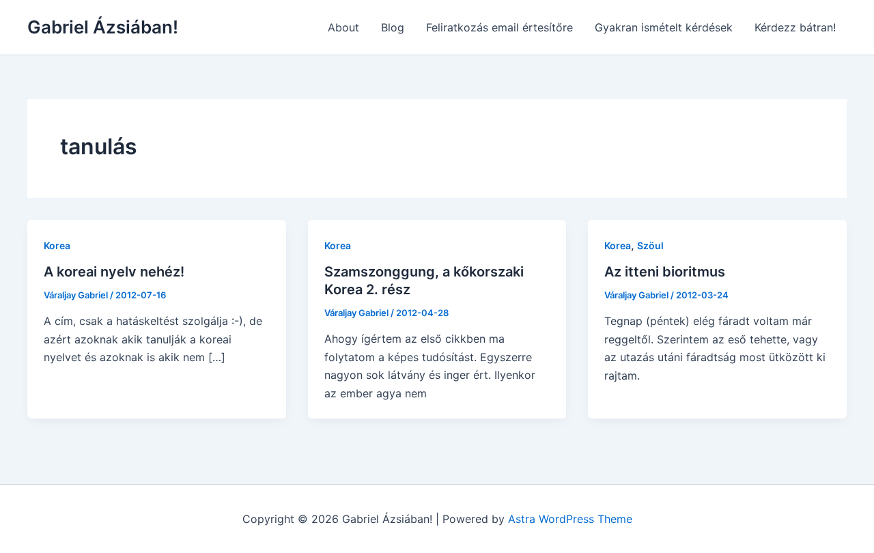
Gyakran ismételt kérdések (664, 27)
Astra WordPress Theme (570, 519)
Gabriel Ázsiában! (102, 27)
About (343, 27)
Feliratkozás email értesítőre (499, 27)
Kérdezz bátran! (795, 27)
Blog (392, 27)
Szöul (650, 245)
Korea (57, 245)
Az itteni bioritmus (664, 272)
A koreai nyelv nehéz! (114, 272)
